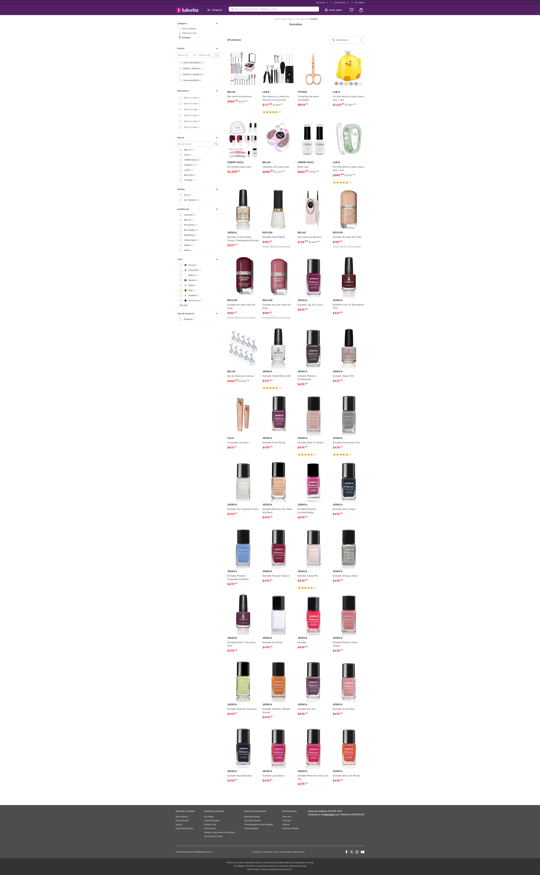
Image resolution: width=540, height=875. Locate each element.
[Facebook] (347, 852)
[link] (243, 77)
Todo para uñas (189, 33)
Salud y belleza (189, 28)
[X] (351, 852)
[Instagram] (357, 852)
